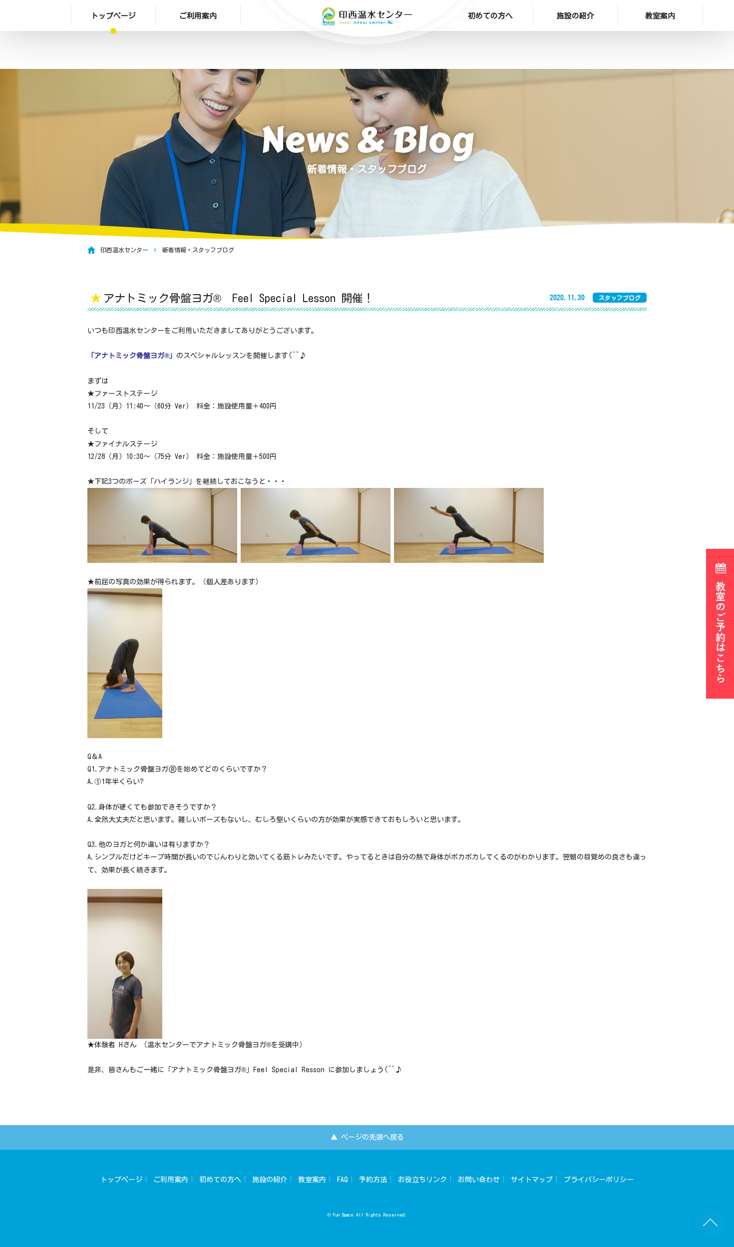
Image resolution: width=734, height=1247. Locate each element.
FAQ (342, 1179)
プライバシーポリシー (599, 1179)
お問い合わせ (479, 1179)
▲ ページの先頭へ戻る (367, 1137)
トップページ (113, 15)
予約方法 (373, 1179)
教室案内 (660, 15)
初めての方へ (490, 15)
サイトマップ (532, 1179)
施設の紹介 (575, 15)
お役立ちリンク (422, 1179)
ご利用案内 (198, 15)
